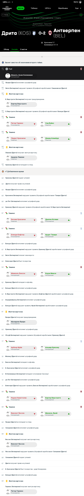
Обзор (6, 49)
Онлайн (14, 49)
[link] (20, 8)
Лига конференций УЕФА (7, 8)
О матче (23, 49)
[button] (77, 8)
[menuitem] (21, 8)
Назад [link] (6, 14)
